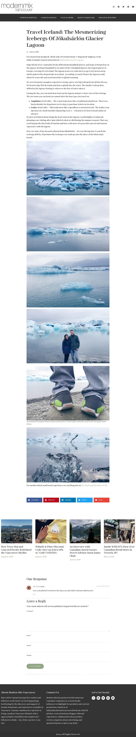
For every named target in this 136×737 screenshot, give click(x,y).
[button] (34, 500)
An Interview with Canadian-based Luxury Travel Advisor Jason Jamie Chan (85, 551)
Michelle (36, 586)
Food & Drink (67, 18)
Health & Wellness (107, 18)
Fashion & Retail (49, 18)
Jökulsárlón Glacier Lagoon (71, 60)
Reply (34, 594)
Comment (30, 611)
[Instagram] (113, 7)
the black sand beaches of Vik (94, 485)
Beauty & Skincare (86, 18)
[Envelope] (133, 7)
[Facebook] (118, 7)
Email (29, 645)
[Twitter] (123, 7)
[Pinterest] (128, 7)
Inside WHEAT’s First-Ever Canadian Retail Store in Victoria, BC (119, 549)
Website (29, 655)
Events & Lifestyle (28, 18)
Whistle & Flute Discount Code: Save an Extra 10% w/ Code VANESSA (49, 549)
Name (29, 636)
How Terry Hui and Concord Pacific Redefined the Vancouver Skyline (16, 549)
